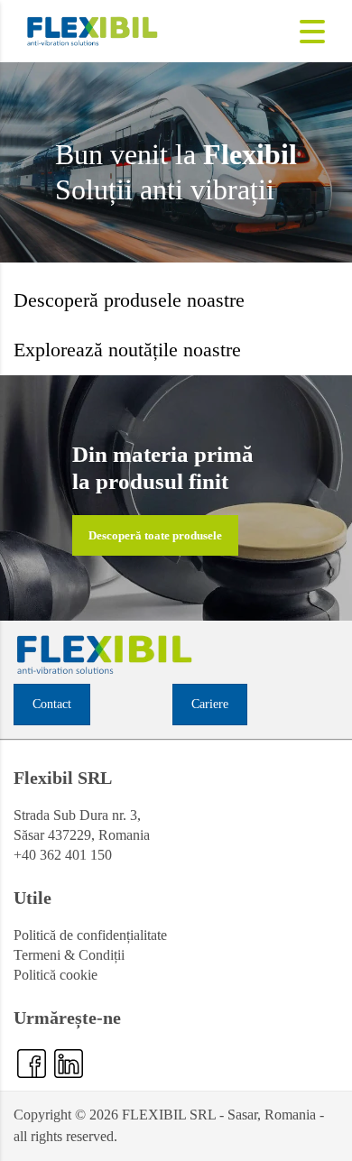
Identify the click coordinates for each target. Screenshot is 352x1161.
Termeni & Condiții (69, 955)
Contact (51, 704)
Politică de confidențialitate (90, 935)
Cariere (209, 704)
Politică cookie (55, 974)
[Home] (92, 29)
